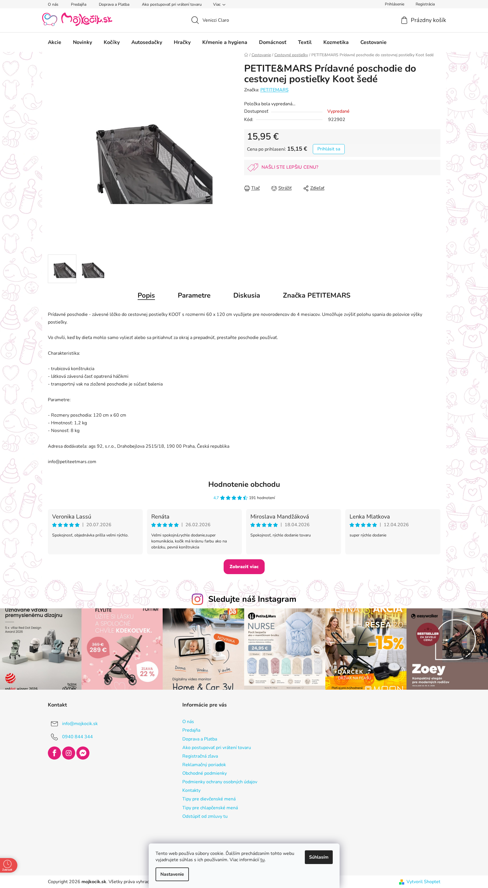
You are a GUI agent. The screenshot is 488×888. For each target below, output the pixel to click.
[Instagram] (68, 753)
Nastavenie (172, 874)
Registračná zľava (200, 756)
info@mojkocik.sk (80, 724)
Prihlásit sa (328, 149)
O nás (53, 4)
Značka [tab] (316, 295)
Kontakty (191, 790)
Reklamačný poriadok (204, 765)
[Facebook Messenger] (82, 753)
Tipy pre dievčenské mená (209, 799)
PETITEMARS (274, 90)
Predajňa (78, 4)
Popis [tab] (146, 295)
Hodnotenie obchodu (244, 484)
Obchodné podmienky (204, 773)
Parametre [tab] (194, 295)
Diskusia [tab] (246, 295)
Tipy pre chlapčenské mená (210, 808)
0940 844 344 (77, 737)
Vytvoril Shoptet (423, 882)
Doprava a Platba (114, 4)
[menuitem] (54, 42)
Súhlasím (318, 857)
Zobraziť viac (244, 567)
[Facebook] (54, 753)
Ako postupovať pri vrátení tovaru (172, 4)
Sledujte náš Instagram (252, 599)
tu (262, 860)
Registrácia (425, 4)
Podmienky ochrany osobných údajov (219, 782)
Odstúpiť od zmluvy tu (205, 816)
